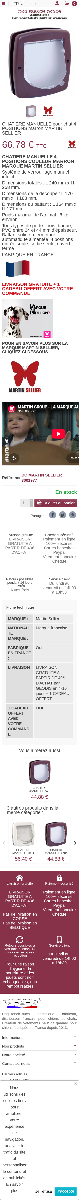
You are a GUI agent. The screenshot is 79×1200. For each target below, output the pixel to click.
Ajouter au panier (60, 503)
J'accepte (65, 1191)
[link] (52, 514)
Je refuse (43, 1191)
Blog (33, 3)
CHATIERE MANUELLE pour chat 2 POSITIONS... (39, 792)
